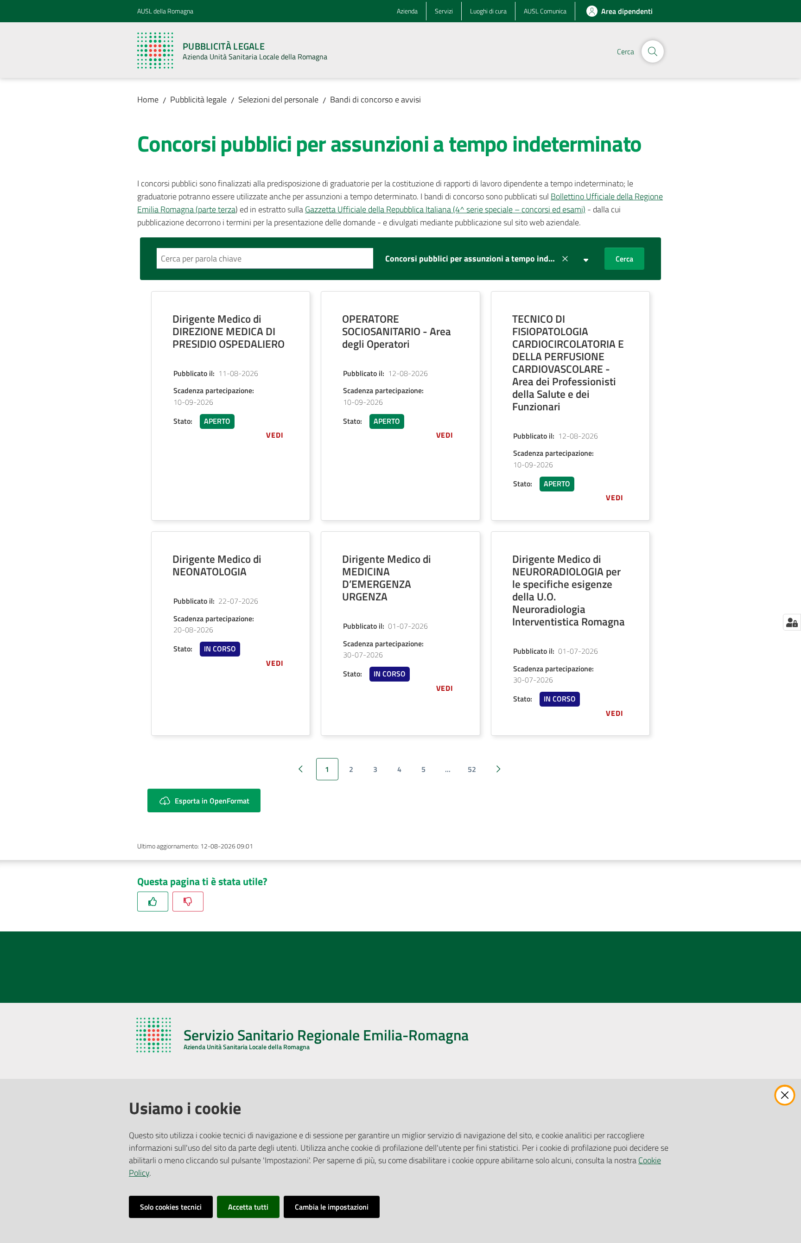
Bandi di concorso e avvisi (375, 99)
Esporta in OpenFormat (212, 800)
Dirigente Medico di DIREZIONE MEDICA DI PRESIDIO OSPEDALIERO (228, 331)
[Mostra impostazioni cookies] (792, 622)
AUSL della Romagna (165, 11)
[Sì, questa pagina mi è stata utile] (152, 902)
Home (148, 99)
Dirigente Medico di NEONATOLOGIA (216, 565)
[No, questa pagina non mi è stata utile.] (187, 902)
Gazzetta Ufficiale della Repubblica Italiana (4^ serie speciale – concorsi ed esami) (445, 209)
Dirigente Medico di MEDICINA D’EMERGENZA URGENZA (386, 578)
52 (472, 769)
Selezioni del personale (278, 99)
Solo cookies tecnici (171, 1206)
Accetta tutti (248, 1206)
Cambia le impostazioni (332, 1206)
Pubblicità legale (198, 99)
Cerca (624, 258)
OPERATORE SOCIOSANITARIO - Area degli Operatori (396, 331)
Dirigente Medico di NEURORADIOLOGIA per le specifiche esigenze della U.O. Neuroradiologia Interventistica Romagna (568, 590)
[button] (653, 51)
